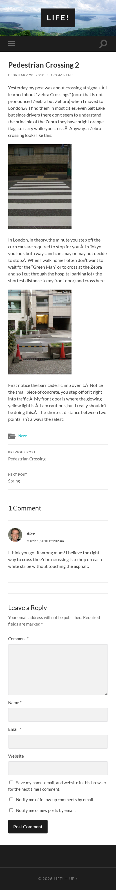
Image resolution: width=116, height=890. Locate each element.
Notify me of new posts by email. (45, 810)
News (23, 436)
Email (14, 729)
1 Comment (61, 75)
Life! (58, 17)
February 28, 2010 (26, 75)
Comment (18, 638)
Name (15, 702)
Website (16, 755)
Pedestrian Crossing (27, 456)
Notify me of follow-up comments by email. (55, 799)
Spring (17, 478)
